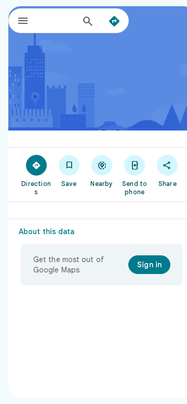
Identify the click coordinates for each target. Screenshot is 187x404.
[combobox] (57, 21)
